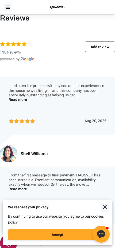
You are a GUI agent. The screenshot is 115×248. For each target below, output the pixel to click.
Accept (57, 235)
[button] (101, 234)
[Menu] (8, 7)
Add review (100, 47)
